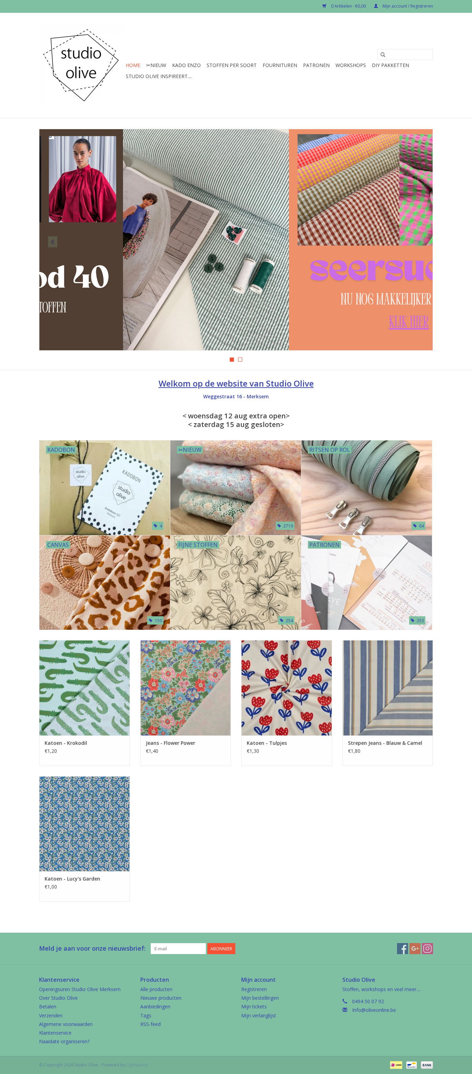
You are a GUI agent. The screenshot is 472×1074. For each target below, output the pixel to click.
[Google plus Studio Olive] (415, 948)
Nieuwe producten (160, 998)
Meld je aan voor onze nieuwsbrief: (92, 948)
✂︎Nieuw (156, 65)
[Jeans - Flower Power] (185, 687)
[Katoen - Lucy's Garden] (84, 823)
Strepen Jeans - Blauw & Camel (385, 743)
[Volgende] (419, 241)
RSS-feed (150, 1024)
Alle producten (156, 989)
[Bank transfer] (425, 1064)
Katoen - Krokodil (66, 743)
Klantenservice (55, 1032)
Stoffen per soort (232, 65)
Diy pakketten (390, 65)
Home (133, 65)
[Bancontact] (410, 1064)
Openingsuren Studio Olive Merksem (80, 989)
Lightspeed (137, 1065)
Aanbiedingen (155, 1006)
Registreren (254, 989)
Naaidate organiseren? (64, 1041)
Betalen (47, 1006)
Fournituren (280, 65)
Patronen (316, 65)
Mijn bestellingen (260, 998)
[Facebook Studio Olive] (402, 948)
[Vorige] (52, 241)
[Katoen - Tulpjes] (286, 687)
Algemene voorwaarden (66, 1024)
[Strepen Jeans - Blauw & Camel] (387, 687)
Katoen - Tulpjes (267, 743)
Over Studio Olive (58, 998)
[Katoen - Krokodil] (84, 687)
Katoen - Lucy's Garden (72, 878)
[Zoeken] (383, 54)
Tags (145, 1015)
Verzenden (51, 1015)
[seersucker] (236, 239)
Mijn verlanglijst (258, 1015)
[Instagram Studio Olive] (427, 948)
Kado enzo (186, 65)
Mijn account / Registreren (407, 6)
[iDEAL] (395, 1064)
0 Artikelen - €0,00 (348, 6)
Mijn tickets (254, 1006)
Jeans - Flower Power (170, 743)
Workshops (351, 65)
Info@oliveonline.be (374, 1010)
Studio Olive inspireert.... (159, 76)
